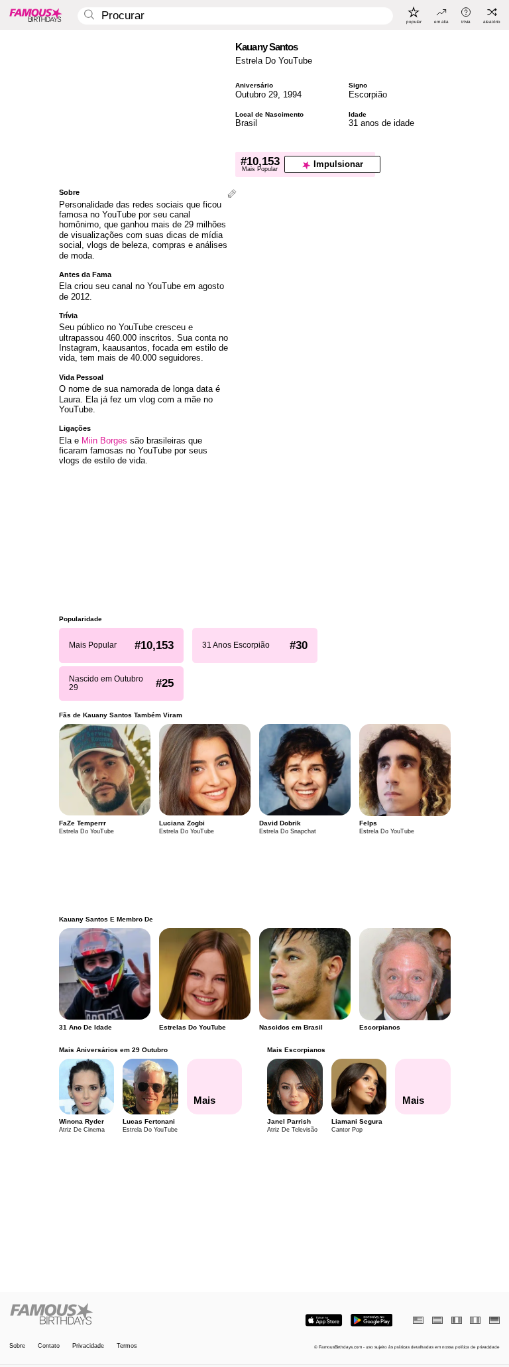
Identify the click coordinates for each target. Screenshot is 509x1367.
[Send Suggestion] (232, 194)
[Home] (130, 1315)
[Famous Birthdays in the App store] (324, 1320)
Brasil (246, 123)
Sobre (17, 1346)
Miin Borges (104, 441)
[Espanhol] (437, 1320)
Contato (49, 1346)
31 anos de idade (381, 123)
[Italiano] (475, 1320)
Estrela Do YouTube (273, 61)
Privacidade (88, 1346)
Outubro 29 (256, 94)
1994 (292, 94)
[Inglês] (418, 1320)
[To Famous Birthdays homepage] (36, 15)
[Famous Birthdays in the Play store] (371, 1320)
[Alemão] (494, 1320)
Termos (127, 1346)
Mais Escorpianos (296, 1049)
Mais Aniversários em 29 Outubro (113, 1049)
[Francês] (456, 1320)
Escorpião (368, 94)
